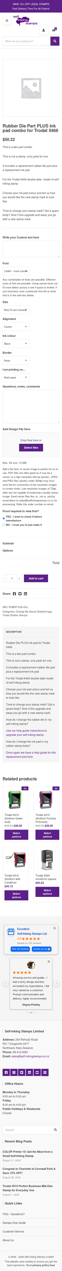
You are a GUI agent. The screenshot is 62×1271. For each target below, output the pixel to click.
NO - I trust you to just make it (24, 525)
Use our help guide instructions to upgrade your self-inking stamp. (26, 732)
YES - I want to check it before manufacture (24, 518)
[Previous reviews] (5, 984)
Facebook (6, 1072)
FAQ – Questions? (13, 1214)
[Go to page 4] (36, 1012)
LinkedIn (29, 1072)
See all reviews (20, 949)
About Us (8, 1240)
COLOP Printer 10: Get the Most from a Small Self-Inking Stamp (28, 1154)
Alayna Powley (31, 1004)
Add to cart (36, 578)
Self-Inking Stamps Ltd (32, 933)
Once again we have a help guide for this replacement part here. (31, 754)
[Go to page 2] (31, 1012)
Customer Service (13, 1231)
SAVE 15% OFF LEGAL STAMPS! (31, 4)
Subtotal (8, 543)
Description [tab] (13, 631)
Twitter (21, 1072)
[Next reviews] (56, 984)
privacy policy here (44, 1265)
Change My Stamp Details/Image (34, 611)
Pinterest (45, 1072)
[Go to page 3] (33, 1012)
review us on (40, 949)
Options (8, 550)
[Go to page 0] (25, 1012)
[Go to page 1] (28, 1012)
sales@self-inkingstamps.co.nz (30, 1056)
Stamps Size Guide (14, 1223)
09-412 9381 (20, 1052)
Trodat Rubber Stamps (15, 615)
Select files (31, 447)
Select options (16, 834)
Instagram (14, 1072)
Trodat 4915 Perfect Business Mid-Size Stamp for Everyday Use (28, 1188)
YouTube (37, 1072)
